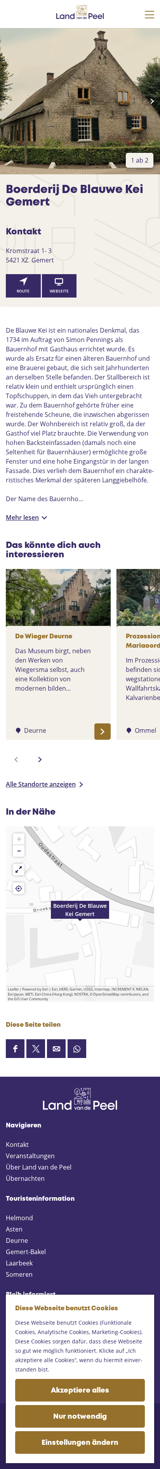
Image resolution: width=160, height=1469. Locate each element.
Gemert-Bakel (26, 1251)
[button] (80, 914)
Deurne (17, 1240)
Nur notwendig (80, 1417)
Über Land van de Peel (38, 1167)
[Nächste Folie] (152, 101)
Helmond (19, 1218)
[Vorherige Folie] (8, 101)
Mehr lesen (22, 517)
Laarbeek (19, 1263)
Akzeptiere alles (80, 1390)
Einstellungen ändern (80, 1443)
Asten (14, 1229)
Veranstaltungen (30, 1156)
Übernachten (25, 1178)
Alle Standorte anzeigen (41, 784)
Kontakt (17, 1144)
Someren (19, 1274)
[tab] (139, 160)
